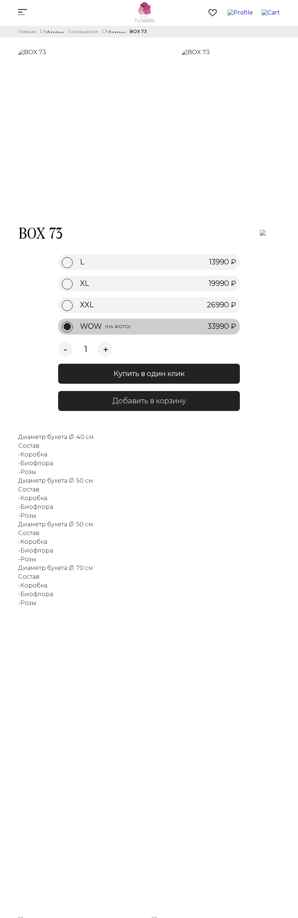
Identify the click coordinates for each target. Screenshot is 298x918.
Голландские (83, 31)
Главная (27, 31)
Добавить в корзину (149, 400)
